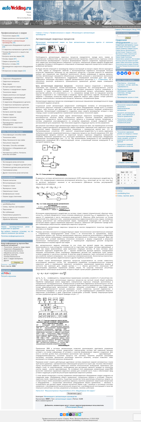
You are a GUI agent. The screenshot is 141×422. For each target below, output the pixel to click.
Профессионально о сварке (60, 33)
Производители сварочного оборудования (17, 66)
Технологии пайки (9, 137)
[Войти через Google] (133, 73)
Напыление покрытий (10, 143)
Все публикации (8, 212)
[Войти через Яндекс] (129, 73)
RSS (138, 29)
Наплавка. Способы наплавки (13, 145)
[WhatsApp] (76, 414)
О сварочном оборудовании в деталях (16, 45)
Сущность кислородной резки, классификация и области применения (126, 114)
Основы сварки (7, 59)
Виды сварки (7, 84)
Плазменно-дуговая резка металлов (16, 167)
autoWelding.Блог (9, 204)
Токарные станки (9, 186)
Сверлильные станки (10, 191)
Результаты (4, 264)
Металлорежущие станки (12, 183)
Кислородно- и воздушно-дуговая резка (17, 165)
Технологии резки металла (13, 251)
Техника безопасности (12, 257)
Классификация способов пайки (14, 135)
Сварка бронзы (120, 50)
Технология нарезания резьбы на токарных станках (127, 133)
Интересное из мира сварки (12, 71)
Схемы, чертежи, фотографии (14, 207)
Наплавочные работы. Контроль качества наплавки (14, 153)
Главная (118, 29)
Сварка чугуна (132, 48)
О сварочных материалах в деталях (15, 49)
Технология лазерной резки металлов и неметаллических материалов (127, 107)
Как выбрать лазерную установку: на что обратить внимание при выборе (17, 232)
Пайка (122, 62)
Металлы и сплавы (9, 64)
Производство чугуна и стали (127, 97)
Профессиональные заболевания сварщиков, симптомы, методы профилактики (126, 91)
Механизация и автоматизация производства (60, 396)
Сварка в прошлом (9, 61)
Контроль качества (10, 255)
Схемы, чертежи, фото (125, 196)
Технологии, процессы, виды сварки (17, 247)
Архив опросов (12, 264)
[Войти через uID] (118, 73)
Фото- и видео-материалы (13, 258)
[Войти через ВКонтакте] (122, 73)
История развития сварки (12, 87)
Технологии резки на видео (124, 64)
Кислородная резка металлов (13, 162)
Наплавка (135, 62)
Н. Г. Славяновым (101, 79)
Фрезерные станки (9, 188)
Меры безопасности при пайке (14, 140)
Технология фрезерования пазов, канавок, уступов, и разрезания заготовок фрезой (127, 139)
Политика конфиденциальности (12, 236)
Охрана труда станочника (12, 196)
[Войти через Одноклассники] (137, 73)
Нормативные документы (12, 215)
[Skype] (79, 414)
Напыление (128, 62)
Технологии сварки (9, 36)
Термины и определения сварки (14, 89)
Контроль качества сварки (11, 56)
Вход (134, 29)
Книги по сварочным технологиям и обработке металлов (16, 218)
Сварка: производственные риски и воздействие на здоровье (17, 227)
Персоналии (7, 209)
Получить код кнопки (8, 276)
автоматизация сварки (63, 399)
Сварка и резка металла (128, 162)
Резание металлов (9, 180)
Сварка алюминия (121, 48)
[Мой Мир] (67, 414)
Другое (6, 260)
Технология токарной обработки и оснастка (125, 145)
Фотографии (136, 59)
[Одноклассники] (64, 414)
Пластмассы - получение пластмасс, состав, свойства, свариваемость (127, 84)
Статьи (46, 33)
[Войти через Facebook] (125, 73)
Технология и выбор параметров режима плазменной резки (124, 120)
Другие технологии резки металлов (15, 173)
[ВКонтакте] (61, 414)
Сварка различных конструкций (13, 38)
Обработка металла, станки (14, 253)
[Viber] (73, 414)
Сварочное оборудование (12, 79)
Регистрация (126, 29)
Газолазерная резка (10, 170)
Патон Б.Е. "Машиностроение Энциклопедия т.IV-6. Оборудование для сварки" (65, 391)
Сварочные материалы (11, 81)
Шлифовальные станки (11, 194)
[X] (70, 414)
